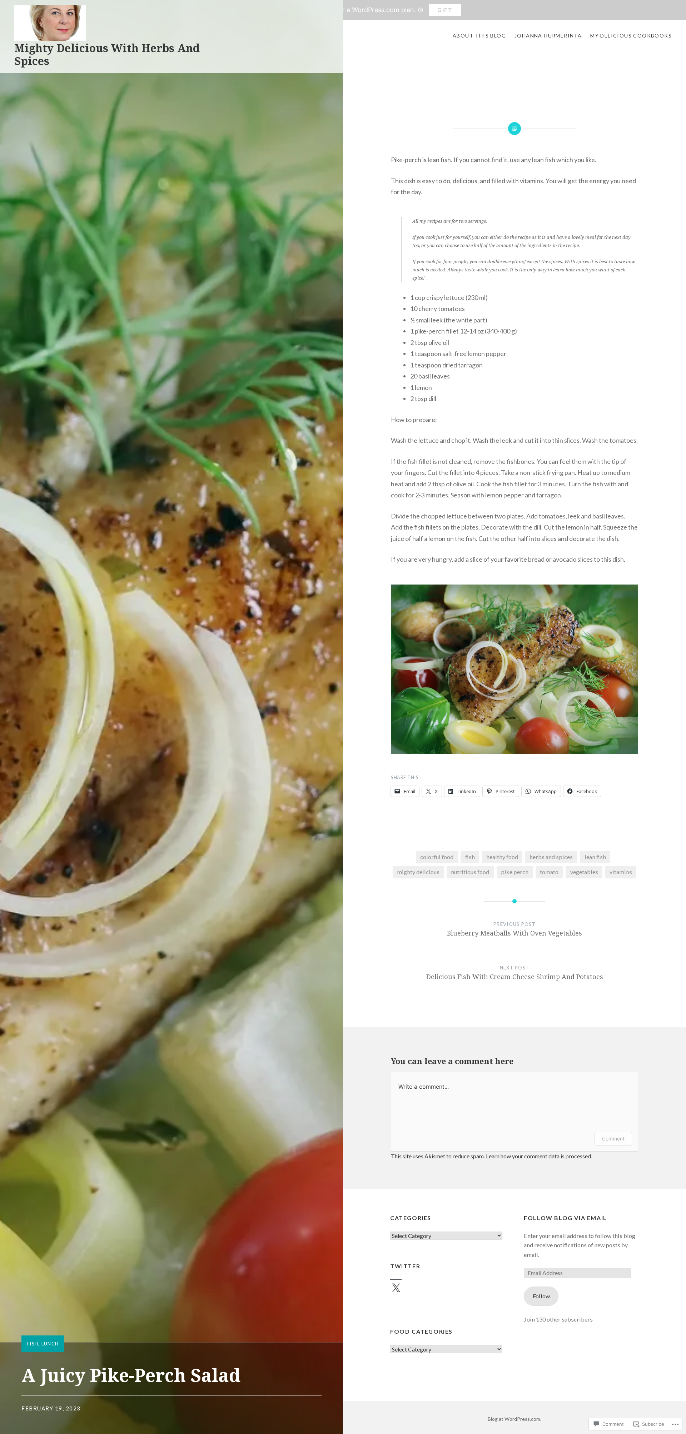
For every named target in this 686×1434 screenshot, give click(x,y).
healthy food (502, 856)
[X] (396, 1288)
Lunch (50, 1344)
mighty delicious (418, 871)
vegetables (584, 871)
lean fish (595, 856)
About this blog (479, 35)
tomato (549, 871)
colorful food (436, 856)
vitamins (621, 871)
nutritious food (470, 871)
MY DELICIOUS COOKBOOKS (631, 35)
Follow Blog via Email (565, 1217)
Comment (613, 1138)
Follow (541, 1296)
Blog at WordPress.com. (514, 1419)
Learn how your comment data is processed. (539, 1156)
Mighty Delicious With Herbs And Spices (107, 54)
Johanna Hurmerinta (548, 35)
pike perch (514, 871)
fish (32, 1344)
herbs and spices (551, 856)
